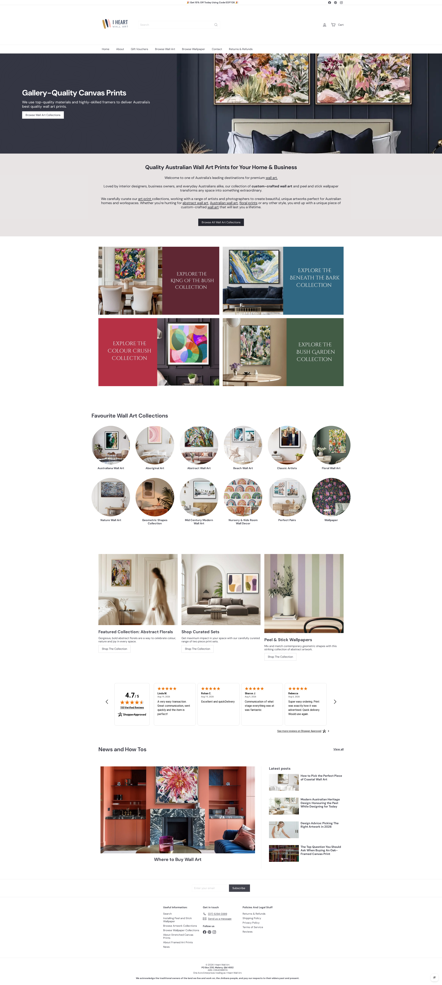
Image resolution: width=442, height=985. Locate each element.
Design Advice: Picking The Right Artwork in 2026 (320, 825)
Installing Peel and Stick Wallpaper (177, 920)
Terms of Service (253, 927)
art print (145, 199)
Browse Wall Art (165, 49)
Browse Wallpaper (193, 49)
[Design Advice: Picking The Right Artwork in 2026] (284, 829)
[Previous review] (107, 702)
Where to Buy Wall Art (177, 859)
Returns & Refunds (241, 49)
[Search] (216, 25)
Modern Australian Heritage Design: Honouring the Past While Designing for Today (320, 803)
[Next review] (335, 702)
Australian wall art (224, 203)
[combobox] (179, 25)
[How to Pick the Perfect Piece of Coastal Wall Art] (284, 782)
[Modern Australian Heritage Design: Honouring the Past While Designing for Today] (284, 806)
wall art (213, 207)
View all (338, 749)
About (120, 49)
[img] (132, 702)
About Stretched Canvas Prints (178, 936)
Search (167, 913)
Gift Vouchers (139, 49)
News (166, 947)
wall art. (272, 177)
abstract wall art (195, 203)
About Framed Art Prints (178, 942)
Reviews (248, 931)
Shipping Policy (252, 918)
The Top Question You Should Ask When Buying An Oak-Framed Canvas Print (321, 850)
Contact (217, 49)
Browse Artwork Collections (180, 926)
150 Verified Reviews (132, 707)
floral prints (248, 203)
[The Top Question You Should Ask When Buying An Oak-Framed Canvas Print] (284, 853)
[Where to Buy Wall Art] (177, 809)
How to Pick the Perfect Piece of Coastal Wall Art (321, 777)
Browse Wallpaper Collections (181, 930)
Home (105, 49)
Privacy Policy (251, 922)
